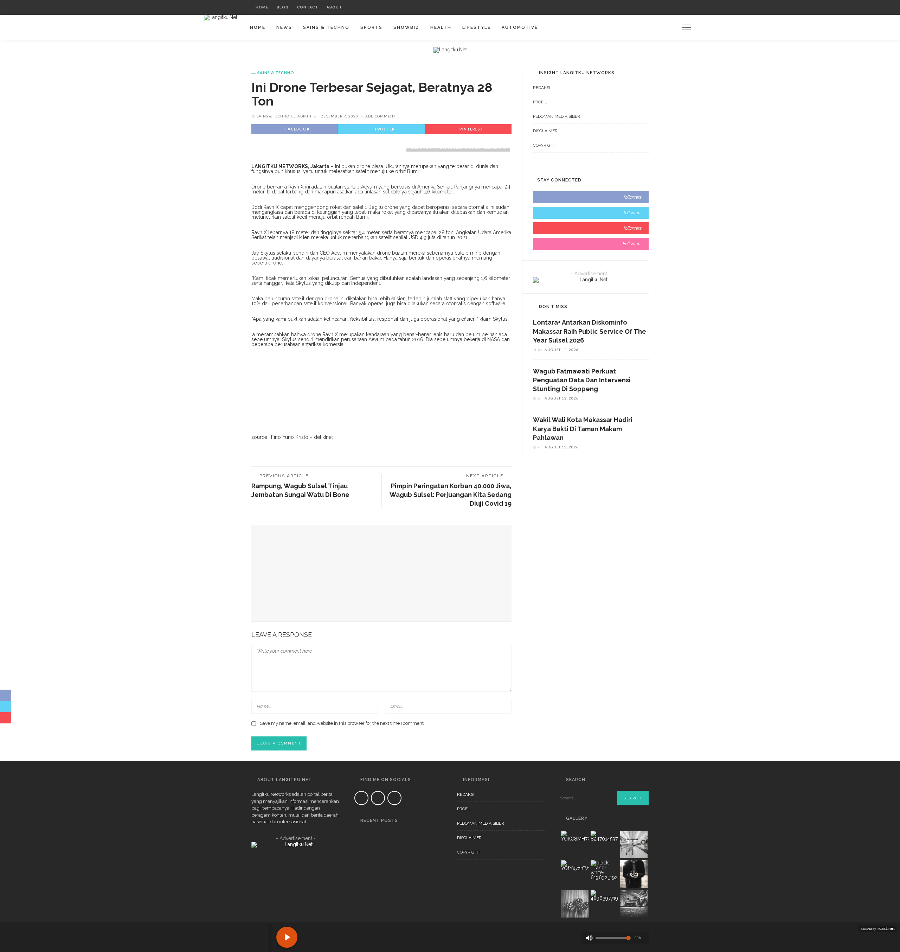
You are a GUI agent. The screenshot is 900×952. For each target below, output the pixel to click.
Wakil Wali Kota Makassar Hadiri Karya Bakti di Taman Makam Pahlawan (582, 428)
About (334, 7)
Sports (371, 27)
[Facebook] (612, 7)
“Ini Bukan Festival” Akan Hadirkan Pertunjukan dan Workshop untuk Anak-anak (407, 913)
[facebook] (591, 197)
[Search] (641, 7)
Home (262, 7)
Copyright (544, 145)
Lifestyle (476, 27)
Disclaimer (545, 130)
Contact (307, 7)
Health (440, 27)
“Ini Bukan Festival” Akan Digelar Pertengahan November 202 (404, 876)
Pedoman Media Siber (556, 116)
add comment (380, 116)
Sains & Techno (326, 27)
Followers (632, 243)
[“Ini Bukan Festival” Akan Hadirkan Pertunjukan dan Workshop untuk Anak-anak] (363, 905)
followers (633, 197)
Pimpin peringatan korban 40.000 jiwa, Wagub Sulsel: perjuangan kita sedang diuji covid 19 (451, 494)
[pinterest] (591, 228)
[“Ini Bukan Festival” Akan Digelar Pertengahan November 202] (363, 868)
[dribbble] (591, 243)
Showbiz (406, 27)
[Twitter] (621, 7)
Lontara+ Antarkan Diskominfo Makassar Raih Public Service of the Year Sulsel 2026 (589, 331)
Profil (540, 102)
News (284, 27)
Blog (283, 7)
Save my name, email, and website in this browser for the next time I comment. (342, 723)
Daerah (392, 834)
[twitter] (591, 213)
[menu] (686, 27)
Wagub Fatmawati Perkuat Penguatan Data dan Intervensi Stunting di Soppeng (582, 380)
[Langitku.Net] (220, 17)
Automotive (520, 27)
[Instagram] (629, 7)
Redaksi (541, 87)
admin (304, 116)
